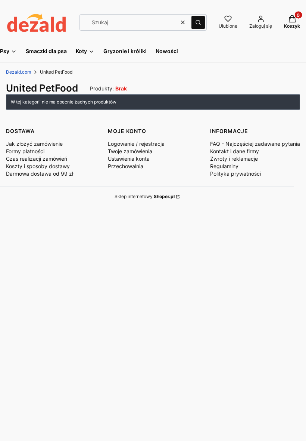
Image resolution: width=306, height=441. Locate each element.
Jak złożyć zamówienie (34, 144)
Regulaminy (224, 166)
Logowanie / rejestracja (136, 144)
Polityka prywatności (235, 173)
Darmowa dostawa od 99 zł (39, 173)
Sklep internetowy (145, 196)
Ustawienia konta (129, 158)
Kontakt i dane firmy (234, 151)
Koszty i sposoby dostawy (38, 166)
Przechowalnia (125, 166)
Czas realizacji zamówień (36, 158)
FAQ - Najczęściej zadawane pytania (255, 144)
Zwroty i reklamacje (234, 158)
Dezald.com (18, 72)
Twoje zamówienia (130, 151)
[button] (198, 22)
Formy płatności (25, 151)
